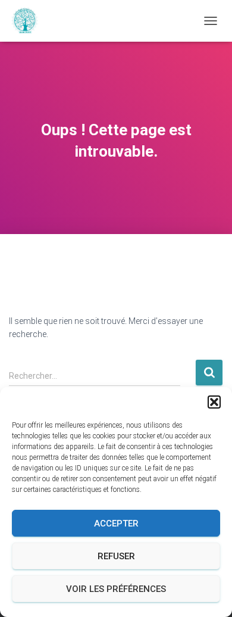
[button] (214, 402)
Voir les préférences (116, 589)
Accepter (116, 523)
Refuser (116, 556)
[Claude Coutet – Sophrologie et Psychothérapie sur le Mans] (29, 21)
